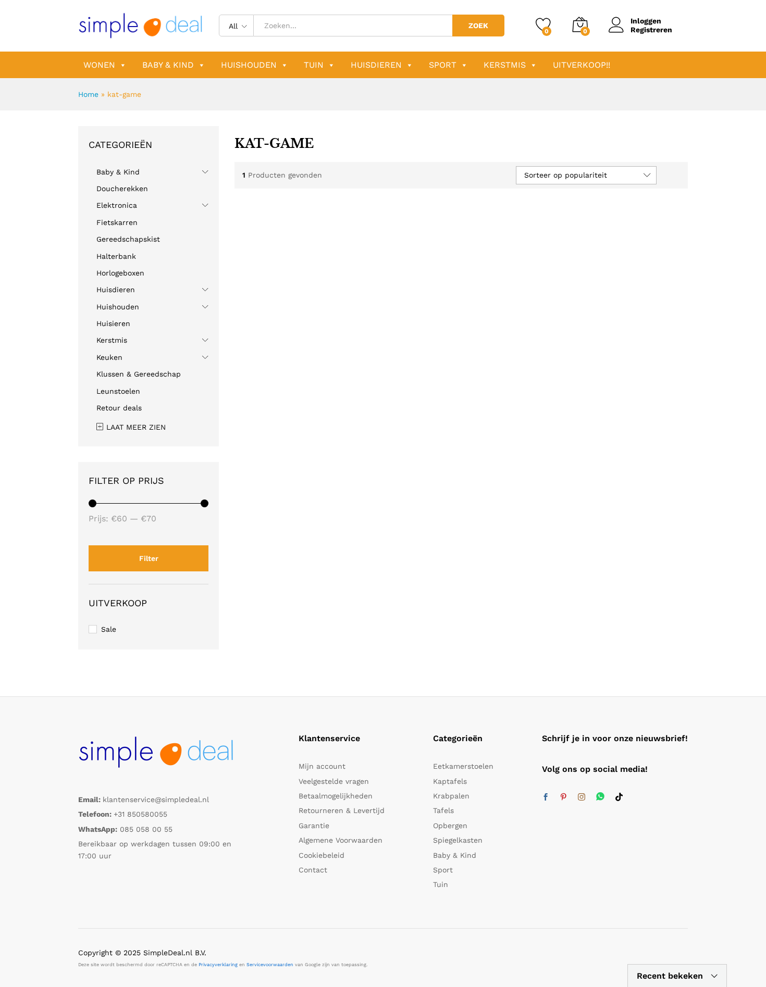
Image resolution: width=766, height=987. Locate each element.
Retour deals (119, 408)
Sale (108, 629)
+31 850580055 (140, 814)
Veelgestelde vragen (334, 781)
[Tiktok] (619, 797)
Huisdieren (376, 65)
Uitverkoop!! (581, 65)
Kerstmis (505, 65)
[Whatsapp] (600, 797)
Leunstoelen (118, 391)
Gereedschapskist (128, 239)
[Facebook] (545, 797)
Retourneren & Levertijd (342, 810)
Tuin (314, 65)
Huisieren (113, 323)
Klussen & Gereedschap (138, 374)
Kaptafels (450, 781)
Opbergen (450, 825)
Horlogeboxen (120, 273)
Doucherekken (122, 188)
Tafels (443, 810)
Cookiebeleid (321, 855)
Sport (442, 65)
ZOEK (478, 25)
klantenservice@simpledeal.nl (156, 799)
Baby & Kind (168, 65)
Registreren (651, 30)
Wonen (99, 65)
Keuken (109, 357)
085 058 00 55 (146, 829)
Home (88, 94)
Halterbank (116, 256)
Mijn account (322, 766)
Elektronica (116, 205)
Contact (313, 870)
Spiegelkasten (458, 840)
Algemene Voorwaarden (340, 840)
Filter (148, 558)
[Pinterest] (563, 797)
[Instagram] (581, 797)
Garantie (314, 825)
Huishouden (249, 65)
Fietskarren (117, 222)
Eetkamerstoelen (463, 766)
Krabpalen (451, 796)
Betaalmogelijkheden (336, 796)
